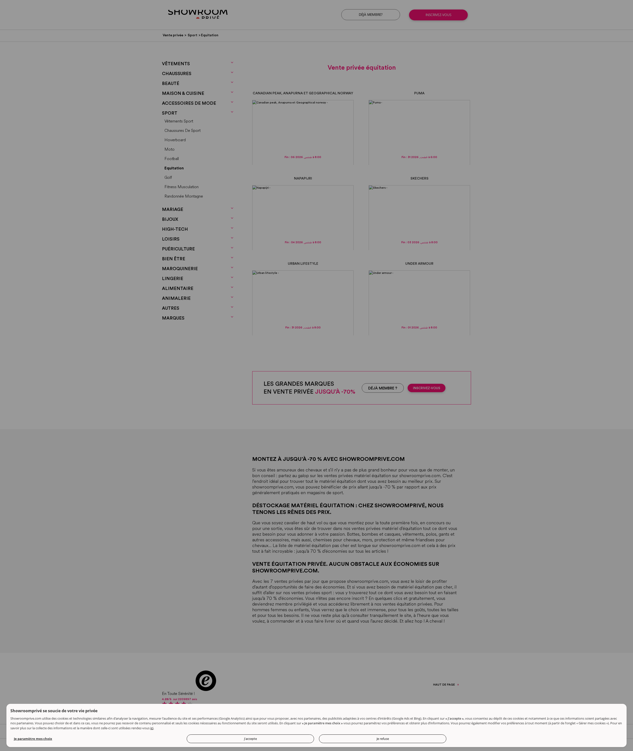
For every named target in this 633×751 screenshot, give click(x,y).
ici (151, 728)
